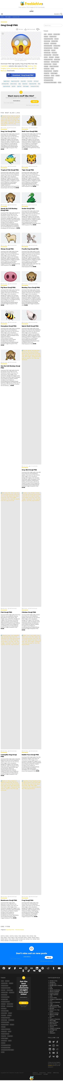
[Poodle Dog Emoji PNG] (31, 238)
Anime (50, 34)
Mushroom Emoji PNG (9, 900)
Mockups (52, 1008)
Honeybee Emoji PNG (8, 326)
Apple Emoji (6, 81)
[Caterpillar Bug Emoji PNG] (10, 692)
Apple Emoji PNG (15, 81)
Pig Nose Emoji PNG (8, 287)
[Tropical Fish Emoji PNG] (10, 159)
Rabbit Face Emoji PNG (30, 755)
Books (51, 988)
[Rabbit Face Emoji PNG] (31, 692)
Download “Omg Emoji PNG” (23, 75)
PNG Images (26, 86)
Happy (57, 57)
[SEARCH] (61, 14)
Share (3, 33)
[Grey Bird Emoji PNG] (31, 407)
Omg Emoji (24, 83)
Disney (56, 48)
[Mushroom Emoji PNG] (10, 837)
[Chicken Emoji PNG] (31, 549)
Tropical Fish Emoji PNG (10, 170)
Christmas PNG (48, 45)
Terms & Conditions (37, 1074)
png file (13, 86)
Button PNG (55, 41)
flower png (47, 52)
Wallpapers (52, 1032)
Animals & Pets (53, 980)
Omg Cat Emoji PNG (8, 131)
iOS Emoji (36, 81)
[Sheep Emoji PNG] (10, 238)
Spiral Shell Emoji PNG (30, 326)
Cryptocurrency (48, 48)
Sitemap (49, 1072)
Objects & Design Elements (54, 1015)
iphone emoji (13, 83)
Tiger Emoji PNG (28, 170)
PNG (39, 83)
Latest (32, 11)
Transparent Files (35, 86)
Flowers (55, 52)
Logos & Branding (54, 1005)
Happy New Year (48, 59)
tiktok (58, 75)
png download (6, 86)
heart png (57, 59)
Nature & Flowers (54, 1013)
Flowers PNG (48, 54)
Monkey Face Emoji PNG (31, 287)
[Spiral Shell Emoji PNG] (31, 315)
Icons (8, 68)
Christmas (53, 43)
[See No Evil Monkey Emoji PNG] (10, 355)
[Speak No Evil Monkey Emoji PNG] (10, 197)
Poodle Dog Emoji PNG (30, 249)
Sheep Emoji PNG (7, 249)
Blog (51, 987)
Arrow (56, 38)
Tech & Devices (53, 1025)
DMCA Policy (56, 1072)
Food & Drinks (53, 997)
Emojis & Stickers (54, 993)
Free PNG (30, 81)
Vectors (30, 66)
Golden (51, 57)
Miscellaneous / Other (55, 1006)
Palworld (47, 68)
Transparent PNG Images (50, 82)
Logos (51, 1003)
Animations (14, 68)
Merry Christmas (54, 66)
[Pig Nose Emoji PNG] (10, 276)
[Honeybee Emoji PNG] (10, 315)
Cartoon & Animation (55, 990)
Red (53, 75)
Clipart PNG (57, 45)
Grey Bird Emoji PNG (29, 470)
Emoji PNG (23, 81)
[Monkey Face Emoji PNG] (31, 276)
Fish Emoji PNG (6, 612)
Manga (46, 66)
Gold (46, 57)
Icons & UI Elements (55, 1002)
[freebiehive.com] (31, 1078)
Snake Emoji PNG (28, 208)
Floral (53, 50)
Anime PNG (57, 34)
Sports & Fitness (54, 1022)
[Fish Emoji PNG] (10, 549)
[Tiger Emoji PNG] (31, 159)
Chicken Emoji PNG (29, 612)
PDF (51, 1017)
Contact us (51, 1065)
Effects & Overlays (54, 991)
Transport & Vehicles (55, 1028)
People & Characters (55, 1019)
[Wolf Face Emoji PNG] (31, 120)
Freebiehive (4, 66)
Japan (55, 64)
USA (60, 82)
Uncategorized (53, 1029)
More (2, 149)
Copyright (45, 1074)
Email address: (16, 100)
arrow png (47, 41)
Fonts (51, 996)
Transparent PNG (49, 80)
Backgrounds (53, 984)
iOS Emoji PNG (5, 83)
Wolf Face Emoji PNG (30, 131)
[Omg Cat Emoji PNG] (10, 120)
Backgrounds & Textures (56, 985)
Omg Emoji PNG (32, 83)
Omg (19, 83)
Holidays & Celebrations (56, 999)
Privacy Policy (42, 1072)
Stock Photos (53, 1023)
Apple (46, 36)
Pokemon (47, 75)
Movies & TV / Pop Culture (54, 1010)
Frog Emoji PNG (27, 900)
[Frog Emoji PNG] (31, 837)
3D (45, 34)
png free (19, 86)
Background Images (25, 68)
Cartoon (47, 43)
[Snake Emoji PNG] (31, 197)
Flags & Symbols (54, 994)
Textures (52, 1026)
